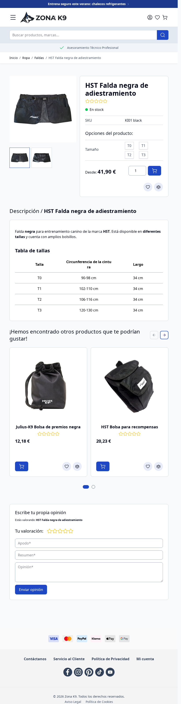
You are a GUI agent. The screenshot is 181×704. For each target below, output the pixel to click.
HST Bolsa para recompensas (129, 426)
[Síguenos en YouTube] (110, 672)
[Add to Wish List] (147, 187)
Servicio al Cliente (69, 658)
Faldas (39, 58)
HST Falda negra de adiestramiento (75, 58)
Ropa (26, 58)
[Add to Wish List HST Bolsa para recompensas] (147, 466)
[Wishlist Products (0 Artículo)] (157, 17)
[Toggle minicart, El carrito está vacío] (164, 17)
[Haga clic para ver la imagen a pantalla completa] (42, 109)
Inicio (13, 58)
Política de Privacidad (110, 658)
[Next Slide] (164, 335)
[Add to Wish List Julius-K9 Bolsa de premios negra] (66, 466)
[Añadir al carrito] (154, 171)
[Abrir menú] (13, 17)
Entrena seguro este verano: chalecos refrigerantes (87, 4)
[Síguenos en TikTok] (99, 672)
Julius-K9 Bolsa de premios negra (48, 426)
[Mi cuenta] (149, 17)
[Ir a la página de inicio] (77, 17)
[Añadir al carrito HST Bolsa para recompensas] (102, 466)
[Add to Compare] (158, 187)
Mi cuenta (145, 658)
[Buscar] (162, 35)
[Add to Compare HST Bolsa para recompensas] (158, 466)
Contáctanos (35, 658)
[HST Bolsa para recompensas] (129, 386)
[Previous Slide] (154, 335)
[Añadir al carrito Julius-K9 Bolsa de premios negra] (21, 466)
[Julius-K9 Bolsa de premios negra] (48, 386)
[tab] (86, 487)
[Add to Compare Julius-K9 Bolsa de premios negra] (77, 466)
